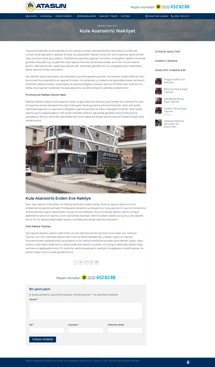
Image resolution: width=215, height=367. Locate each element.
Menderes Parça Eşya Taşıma (174, 100)
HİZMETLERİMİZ (63, 16)
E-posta (73, 324)
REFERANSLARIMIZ (86, 16)
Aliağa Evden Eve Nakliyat (174, 81)
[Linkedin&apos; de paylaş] (96, 262)
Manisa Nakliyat (108, 26)
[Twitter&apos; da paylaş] (80, 262)
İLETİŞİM (125, 16)
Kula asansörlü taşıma (118, 208)
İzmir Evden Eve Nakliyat (64, 360)
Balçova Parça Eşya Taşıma (176, 90)
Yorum (33, 299)
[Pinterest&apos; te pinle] (91, 262)
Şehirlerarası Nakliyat (128, 360)
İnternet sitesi (116, 324)
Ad (31, 324)
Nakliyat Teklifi (108, 16)
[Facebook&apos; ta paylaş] (75, 262)
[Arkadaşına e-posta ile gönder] (86, 262)
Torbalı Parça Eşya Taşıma (175, 110)
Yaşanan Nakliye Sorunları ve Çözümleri (174, 124)
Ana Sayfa (31, 16)
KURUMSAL (46, 16)
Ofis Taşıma (109, 360)
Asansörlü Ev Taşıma (90, 360)
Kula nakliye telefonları (90, 240)
